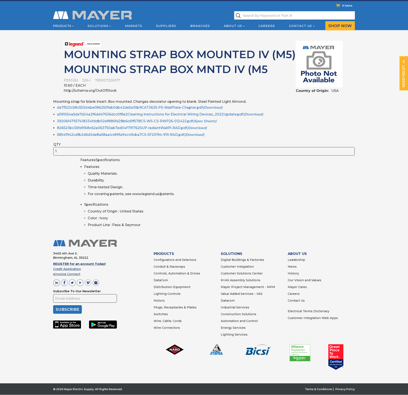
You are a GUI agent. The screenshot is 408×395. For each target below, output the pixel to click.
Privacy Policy (345, 389)
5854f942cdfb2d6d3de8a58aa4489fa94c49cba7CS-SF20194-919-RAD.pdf (130, 135)
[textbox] (294, 15)
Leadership (296, 260)
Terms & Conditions (318, 389)
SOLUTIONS (231, 254)
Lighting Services (234, 334)
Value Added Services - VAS (241, 294)
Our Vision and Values (304, 280)
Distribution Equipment (172, 287)
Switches (161, 314)
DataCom (161, 280)
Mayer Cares (297, 287)
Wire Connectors (167, 328)
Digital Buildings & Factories (242, 260)
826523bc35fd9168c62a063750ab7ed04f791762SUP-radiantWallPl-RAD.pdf (132, 128)
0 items (347, 5)
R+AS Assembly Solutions (240, 280)
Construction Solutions (238, 314)
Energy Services (233, 328)
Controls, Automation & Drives (177, 273)
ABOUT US (297, 254)
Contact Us (300, 26)
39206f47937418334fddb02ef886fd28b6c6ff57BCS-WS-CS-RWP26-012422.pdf (137, 121)
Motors (159, 300)
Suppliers (166, 26)
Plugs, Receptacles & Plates (175, 307)
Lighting (160, 294)
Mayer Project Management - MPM (248, 287)
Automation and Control (239, 321)
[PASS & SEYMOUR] (82, 44)
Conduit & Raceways (169, 266)
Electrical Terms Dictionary (308, 311)
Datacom (228, 300)
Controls (174, 294)
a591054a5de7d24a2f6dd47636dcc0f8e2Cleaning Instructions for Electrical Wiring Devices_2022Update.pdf (160, 114)
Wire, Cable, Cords (168, 321)
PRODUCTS (164, 254)
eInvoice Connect (66, 274)
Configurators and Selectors (175, 260)
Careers (266, 26)
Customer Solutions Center (242, 273)
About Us (233, 26)
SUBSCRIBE (67, 309)
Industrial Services (235, 307)
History (293, 273)
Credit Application (67, 269)
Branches (200, 26)
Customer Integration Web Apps (313, 318)
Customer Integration (237, 266)
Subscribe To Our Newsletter (77, 291)
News (292, 266)
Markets (133, 26)
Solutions (98, 26)
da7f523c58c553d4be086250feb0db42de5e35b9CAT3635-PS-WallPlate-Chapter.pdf (139, 107)
